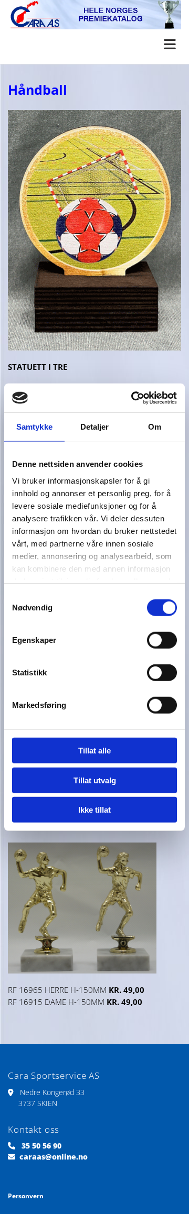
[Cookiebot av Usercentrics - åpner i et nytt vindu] (133, 397)
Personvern (26, 1195)
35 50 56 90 (41, 1146)
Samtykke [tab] (34, 426)
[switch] (162, 640)
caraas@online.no (53, 1157)
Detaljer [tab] (94, 426)
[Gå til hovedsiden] (94, 14)
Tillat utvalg (95, 779)
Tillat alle (94, 750)
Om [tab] (154, 426)
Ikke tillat (94, 809)
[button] (94, 45)
